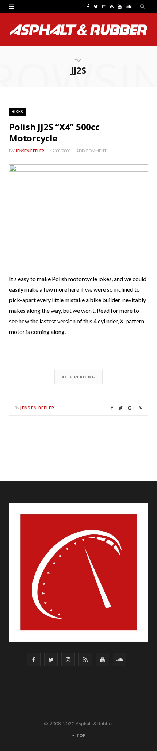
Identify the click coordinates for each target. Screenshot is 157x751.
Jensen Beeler (29, 150)
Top (80, 735)
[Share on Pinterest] (140, 408)
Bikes (17, 111)
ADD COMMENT (91, 150)
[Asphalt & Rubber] (78, 29)
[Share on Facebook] (112, 408)
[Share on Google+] (131, 408)
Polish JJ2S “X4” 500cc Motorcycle (54, 132)
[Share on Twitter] (120, 408)
